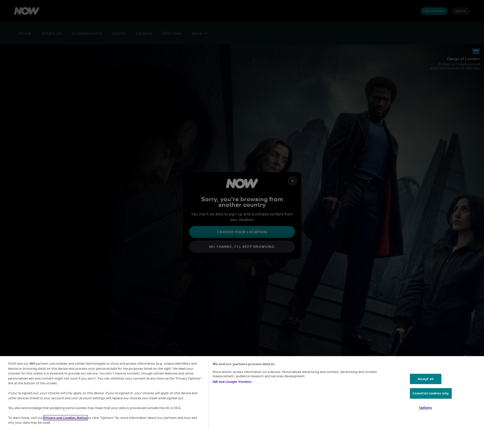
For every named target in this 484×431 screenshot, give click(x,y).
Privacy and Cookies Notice (65, 418)
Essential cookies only (431, 393)
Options (425, 408)
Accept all (426, 379)
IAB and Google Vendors (232, 382)
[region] (242, 393)
